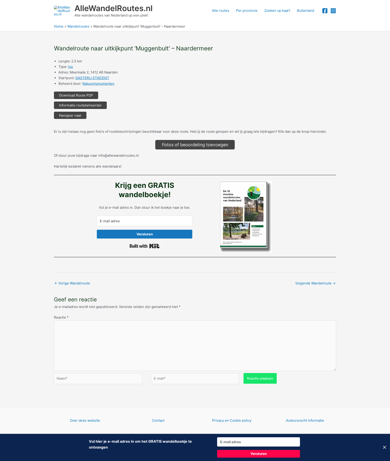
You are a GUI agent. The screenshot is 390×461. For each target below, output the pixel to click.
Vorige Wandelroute (72, 283)
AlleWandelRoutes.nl (113, 8)
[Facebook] (325, 11)
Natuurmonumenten (98, 83)
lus (70, 66)
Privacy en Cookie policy (231, 420)
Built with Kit (145, 246)
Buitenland (305, 10)
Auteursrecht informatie (305, 420)
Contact (158, 420)
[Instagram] (333, 11)
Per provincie (247, 10)
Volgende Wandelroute (315, 283)
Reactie (61, 317)
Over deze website (85, 420)
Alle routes (220, 10)
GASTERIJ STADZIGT (92, 78)
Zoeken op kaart (277, 10)
